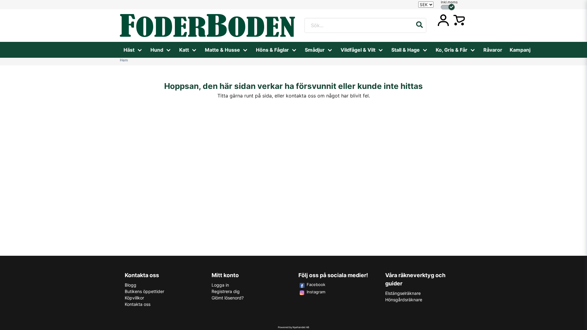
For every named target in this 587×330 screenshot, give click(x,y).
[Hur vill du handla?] (448, 7)
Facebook (316, 284)
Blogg (130, 285)
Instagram (316, 291)
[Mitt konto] (443, 20)
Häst (129, 50)
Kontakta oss (137, 304)
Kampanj (520, 50)
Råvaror (492, 50)
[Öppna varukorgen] (459, 20)
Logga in (220, 285)
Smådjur (315, 50)
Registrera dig (226, 291)
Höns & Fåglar (272, 50)
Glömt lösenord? (228, 297)
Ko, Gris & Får (451, 50)
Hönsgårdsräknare (403, 299)
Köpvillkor (134, 297)
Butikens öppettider (144, 291)
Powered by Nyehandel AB (293, 327)
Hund (156, 50)
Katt (184, 50)
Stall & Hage (405, 50)
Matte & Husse (222, 50)
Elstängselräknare (403, 293)
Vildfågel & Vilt (358, 50)
